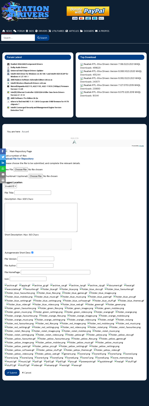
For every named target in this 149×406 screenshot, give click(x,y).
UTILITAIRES (58, 31)
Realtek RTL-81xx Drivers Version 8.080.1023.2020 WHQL (113, 71)
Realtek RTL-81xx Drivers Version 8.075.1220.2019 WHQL (112, 92)
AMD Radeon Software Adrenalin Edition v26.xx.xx (31, 80)
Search (43, 37)
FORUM (21, 31)
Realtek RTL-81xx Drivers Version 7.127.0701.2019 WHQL (112, 85)
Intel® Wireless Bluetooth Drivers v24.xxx (28, 83)
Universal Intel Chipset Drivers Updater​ (27, 71)
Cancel (27, 372)
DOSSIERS (89, 31)
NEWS (9, 31)
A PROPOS (104, 31)
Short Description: (21, 234)
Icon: (7, 279)
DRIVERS (43, 31)
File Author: (10, 265)
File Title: (9, 192)
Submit (13, 372)
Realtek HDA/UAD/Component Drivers (27, 64)
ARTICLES (74, 31)
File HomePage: (12, 272)
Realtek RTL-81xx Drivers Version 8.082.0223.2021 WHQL (112, 78)
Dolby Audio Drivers (19, 67)
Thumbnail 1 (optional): (16, 176)
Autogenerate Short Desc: (18, 252)
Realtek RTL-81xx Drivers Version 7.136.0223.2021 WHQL (112, 64)
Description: (19, 199)
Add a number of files (16, 155)
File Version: (11, 259)
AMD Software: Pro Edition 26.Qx (24, 98)
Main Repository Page (20, 151)
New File (9, 169)
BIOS (31, 31)
